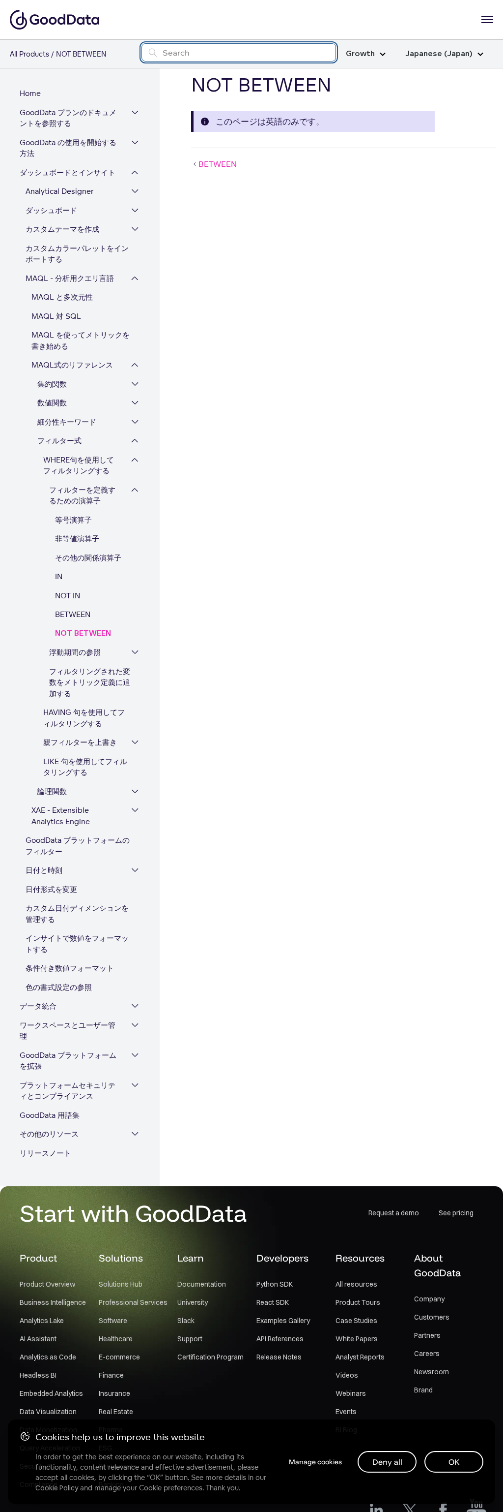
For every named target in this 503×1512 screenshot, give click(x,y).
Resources (360, 1258)
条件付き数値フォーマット (70, 968)
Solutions (121, 1258)
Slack (186, 1320)
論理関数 (52, 791)
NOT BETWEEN (83, 633)
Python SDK (274, 1284)
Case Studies (356, 1320)
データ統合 (38, 1006)
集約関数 (52, 384)
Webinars (350, 1393)
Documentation (201, 1284)
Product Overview (47, 1284)
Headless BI (38, 1375)
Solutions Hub (120, 1284)
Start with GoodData (133, 1213)
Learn (190, 1258)
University (192, 1302)
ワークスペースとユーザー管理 (67, 1030)
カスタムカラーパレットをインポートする (77, 254)
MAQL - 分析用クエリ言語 (70, 278)
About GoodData (437, 1265)
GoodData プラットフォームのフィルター (78, 845)
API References (280, 1338)
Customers (431, 1317)
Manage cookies (315, 1461)
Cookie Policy (56, 1487)
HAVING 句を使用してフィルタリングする (84, 718)
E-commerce (119, 1357)
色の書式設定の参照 (59, 987)
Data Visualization (48, 1411)
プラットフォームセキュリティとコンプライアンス (67, 1090)
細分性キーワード (66, 422)
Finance (111, 1375)
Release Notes (279, 1357)
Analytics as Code (48, 1357)
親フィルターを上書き (80, 742)
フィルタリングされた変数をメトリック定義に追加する (89, 682)
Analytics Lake (42, 1320)
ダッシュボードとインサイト (67, 172)
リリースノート (45, 1153)
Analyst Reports (360, 1357)
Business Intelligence (53, 1302)
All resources (356, 1284)
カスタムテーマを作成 (62, 229)
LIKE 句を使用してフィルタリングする (85, 767)
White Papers (356, 1338)
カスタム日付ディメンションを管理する (77, 913)
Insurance (114, 1393)
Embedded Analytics (51, 1393)
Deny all (387, 1462)
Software (113, 1320)
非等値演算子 (77, 538)
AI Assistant (38, 1338)
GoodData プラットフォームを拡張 (68, 1060)
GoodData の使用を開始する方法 (68, 148)
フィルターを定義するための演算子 (82, 495)
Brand (423, 1390)
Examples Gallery (283, 1320)
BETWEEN (72, 614)
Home (30, 93)
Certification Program (210, 1357)
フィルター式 (59, 440)
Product (38, 1258)
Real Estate (116, 1411)
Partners (427, 1335)
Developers (282, 1258)
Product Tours (357, 1302)
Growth (360, 54)
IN (58, 576)
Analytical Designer (60, 191)
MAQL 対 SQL (56, 316)
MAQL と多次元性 (62, 297)
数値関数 (52, 402)
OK (454, 1462)
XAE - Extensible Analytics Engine (60, 815)
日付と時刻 (44, 870)
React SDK (272, 1302)
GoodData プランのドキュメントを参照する (68, 118)
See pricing (456, 1212)
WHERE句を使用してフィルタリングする (78, 465)
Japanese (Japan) (439, 54)
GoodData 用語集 (50, 1115)
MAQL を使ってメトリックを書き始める (80, 340)
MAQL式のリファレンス (72, 365)
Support (189, 1338)
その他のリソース (49, 1134)
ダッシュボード (51, 210)
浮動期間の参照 (75, 652)
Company (429, 1299)
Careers (427, 1353)
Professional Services (133, 1302)
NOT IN (67, 595)
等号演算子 (73, 520)
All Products (29, 54)
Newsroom (431, 1371)
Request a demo (393, 1212)
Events (346, 1411)
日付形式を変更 (51, 889)
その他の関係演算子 (88, 557)
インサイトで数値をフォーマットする (77, 943)
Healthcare (116, 1338)
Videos (346, 1375)
